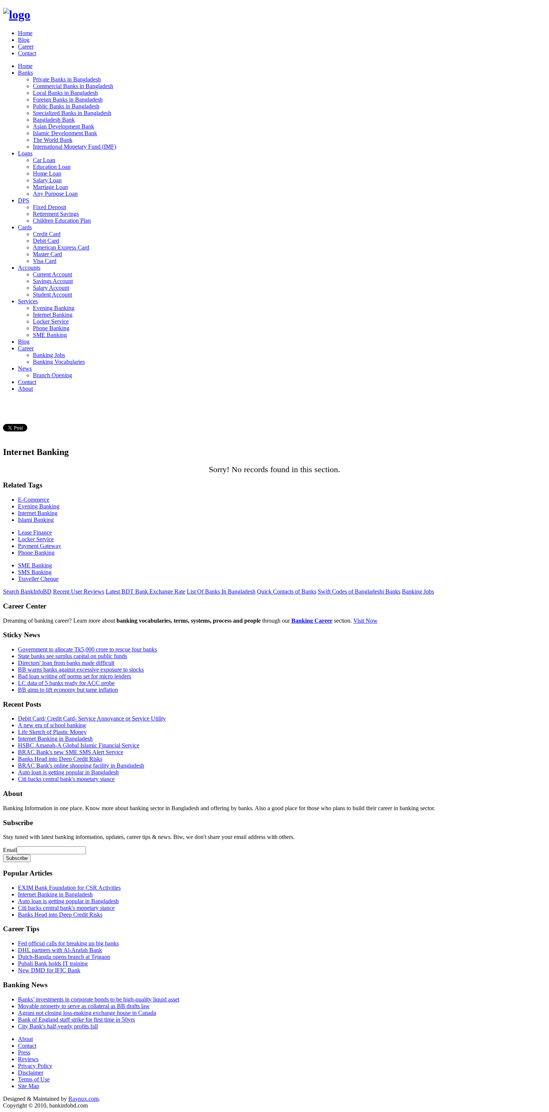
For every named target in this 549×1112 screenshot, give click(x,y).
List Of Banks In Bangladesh (221, 591)
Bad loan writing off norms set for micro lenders (74, 676)
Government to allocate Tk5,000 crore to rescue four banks (87, 649)
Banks (25, 72)
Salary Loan (47, 180)
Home (25, 33)
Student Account (52, 294)
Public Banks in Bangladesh (66, 106)
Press (24, 1052)
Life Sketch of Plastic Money (52, 732)
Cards (25, 227)
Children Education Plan (62, 220)
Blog (24, 40)
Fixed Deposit (49, 207)
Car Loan (44, 160)
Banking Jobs (49, 355)
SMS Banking (35, 572)
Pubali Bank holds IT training (53, 963)
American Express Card (61, 247)
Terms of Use (34, 1079)
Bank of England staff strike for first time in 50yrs (76, 1019)
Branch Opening (52, 375)
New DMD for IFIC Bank (49, 970)
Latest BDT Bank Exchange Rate (145, 591)
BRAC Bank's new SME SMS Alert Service (70, 752)
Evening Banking (53, 308)
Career (26, 46)
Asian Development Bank (63, 126)
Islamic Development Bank (65, 133)
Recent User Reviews (78, 591)
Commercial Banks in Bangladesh (73, 86)
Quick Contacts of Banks (286, 591)
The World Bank (52, 140)
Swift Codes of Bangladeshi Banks (359, 591)
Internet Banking (52, 315)
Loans (25, 153)
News (25, 368)
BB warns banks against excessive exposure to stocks (81, 669)
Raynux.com (83, 1099)
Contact (27, 53)
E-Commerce (33, 499)
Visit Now (365, 620)
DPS (23, 200)
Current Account (52, 274)
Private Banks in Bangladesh (67, 79)
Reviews (28, 1059)
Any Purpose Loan (55, 194)
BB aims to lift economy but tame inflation (68, 690)
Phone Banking (51, 328)
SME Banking (50, 335)
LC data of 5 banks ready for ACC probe (66, 683)
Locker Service (51, 321)
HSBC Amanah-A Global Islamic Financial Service (78, 745)
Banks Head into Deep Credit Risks (60, 759)
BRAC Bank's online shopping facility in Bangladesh (81, 765)
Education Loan (52, 167)
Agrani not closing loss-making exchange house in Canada (87, 1013)
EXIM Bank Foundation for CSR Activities (69, 888)
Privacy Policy (35, 1066)
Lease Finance (35, 532)
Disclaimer (30, 1072)
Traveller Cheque (38, 579)
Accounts (29, 267)
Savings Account (53, 281)
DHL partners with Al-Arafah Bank (60, 950)
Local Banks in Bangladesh (65, 93)
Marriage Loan (50, 187)
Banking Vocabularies (59, 362)
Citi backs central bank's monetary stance (66, 779)
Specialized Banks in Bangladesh (72, 113)
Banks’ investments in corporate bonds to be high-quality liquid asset (98, 999)
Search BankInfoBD (27, 591)
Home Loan (47, 173)
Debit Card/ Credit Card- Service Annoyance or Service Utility (92, 718)
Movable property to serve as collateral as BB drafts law (84, 1006)
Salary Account (51, 288)
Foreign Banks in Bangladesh (68, 99)
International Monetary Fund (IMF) (74, 146)
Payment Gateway (39, 546)
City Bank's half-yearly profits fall (58, 1026)
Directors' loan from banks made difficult (66, 663)
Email (10, 850)
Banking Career (311, 620)
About (25, 388)
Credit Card (47, 234)
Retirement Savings (56, 214)
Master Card (47, 254)
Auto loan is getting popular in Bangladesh (68, 772)
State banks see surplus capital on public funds (72, 656)
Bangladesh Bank (54, 120)
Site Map (28, 1086)
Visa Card (44, 261)
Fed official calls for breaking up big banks (68, 943)
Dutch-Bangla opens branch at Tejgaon (64, 957)
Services (28, 301)
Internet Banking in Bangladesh (55, 738)
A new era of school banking (52, 725)
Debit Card (46, 241)
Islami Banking (36, 520)
